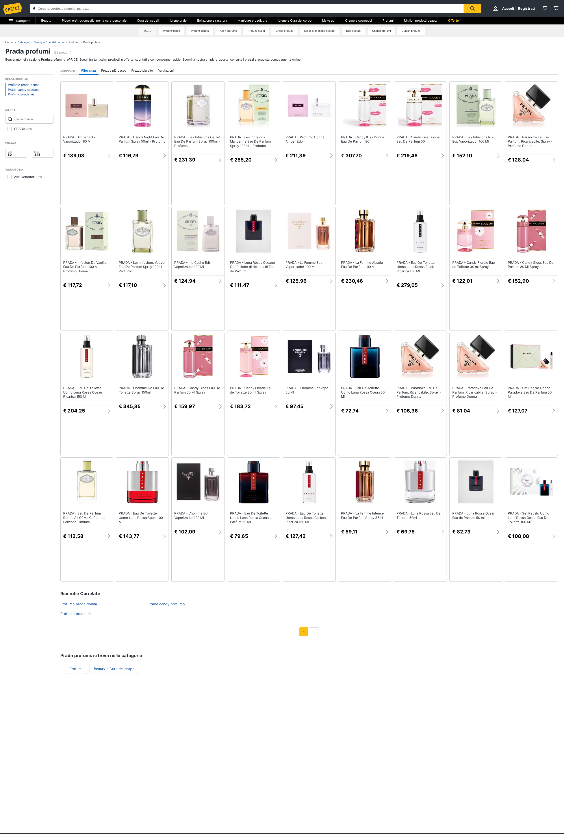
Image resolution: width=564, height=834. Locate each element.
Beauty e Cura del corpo (49, 42)
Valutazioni (166, 70)
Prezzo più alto (142, 70)
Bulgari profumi (411, 30)
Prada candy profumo (23, 89)
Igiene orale (178, 20)
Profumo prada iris (21, 94)
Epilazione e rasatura (212, 20)
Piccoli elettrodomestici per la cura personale (94, 20)
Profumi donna (200, 30)
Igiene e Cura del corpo (295, 20)
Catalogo (23, 42)
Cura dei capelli (148, 20)
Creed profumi (284, 30)
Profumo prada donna (23, 85)
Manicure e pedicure (252, 20)
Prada (148, 31)
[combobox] (247, 8)
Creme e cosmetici (358, 20)
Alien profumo (228, 30)
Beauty (46, 20)
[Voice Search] (34, 9)
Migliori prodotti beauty (421, 20)
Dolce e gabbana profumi (319, 30)
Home (9, 42)
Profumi (387, 20)
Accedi (508, 8)
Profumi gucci (256, 30)
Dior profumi (353, 30)
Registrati (526, 8)
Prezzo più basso (113, 70)
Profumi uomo (171, 30)
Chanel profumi (381, 30)
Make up (328, 20)
